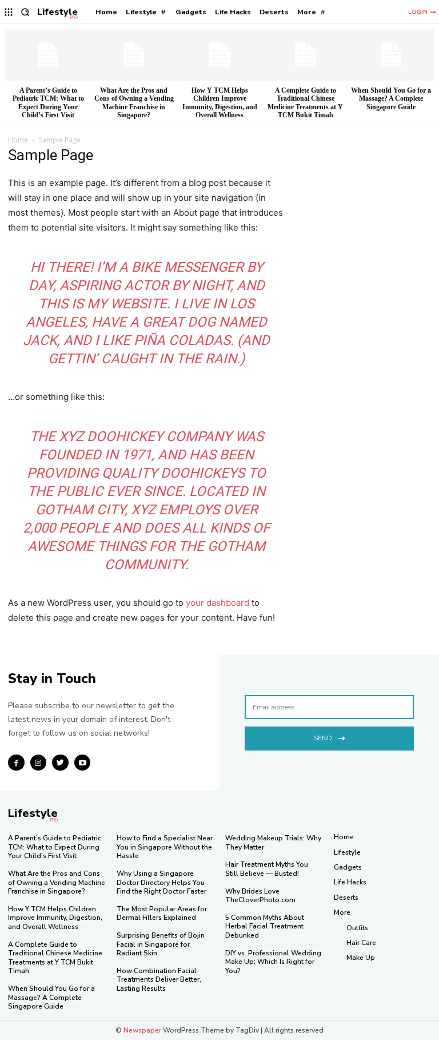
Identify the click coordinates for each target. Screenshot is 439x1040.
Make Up (360, 957)
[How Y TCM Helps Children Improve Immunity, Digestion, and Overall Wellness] (219, 55)
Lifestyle (347, 852)
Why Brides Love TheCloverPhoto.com (260, 896)
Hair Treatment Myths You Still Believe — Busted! (266, 869)
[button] (25, 12)
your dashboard (217, 602)
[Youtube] (82, 763)
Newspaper (142, 1030)
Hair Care (361, 942)
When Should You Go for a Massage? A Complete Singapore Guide (391, 98)
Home (18, 140)
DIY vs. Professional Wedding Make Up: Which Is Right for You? (273, 961)
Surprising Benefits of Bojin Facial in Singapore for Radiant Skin (161, 944)
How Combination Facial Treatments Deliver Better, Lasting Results (159, 979)
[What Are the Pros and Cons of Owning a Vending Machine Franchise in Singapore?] (134, 55)
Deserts (346, 897)
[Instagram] (38, 763)
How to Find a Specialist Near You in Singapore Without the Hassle (165, 846)
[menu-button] (9, 12)
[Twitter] (60, 763)
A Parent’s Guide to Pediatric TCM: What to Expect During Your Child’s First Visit (48, 102)
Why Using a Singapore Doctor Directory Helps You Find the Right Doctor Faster (161, 882)
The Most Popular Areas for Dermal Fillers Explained (162, 913)
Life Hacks (350, 882)
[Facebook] (16, 763)
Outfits (357, 927)
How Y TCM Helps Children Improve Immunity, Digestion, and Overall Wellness (219, 102)
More (342, 912)
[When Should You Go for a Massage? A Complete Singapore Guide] (391, 55)
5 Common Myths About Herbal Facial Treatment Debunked (264, 926)
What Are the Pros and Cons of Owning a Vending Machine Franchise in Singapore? (134, 102)
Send (323, 738)
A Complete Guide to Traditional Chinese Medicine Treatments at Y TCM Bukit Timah (305, 102)
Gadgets (348, 867)
